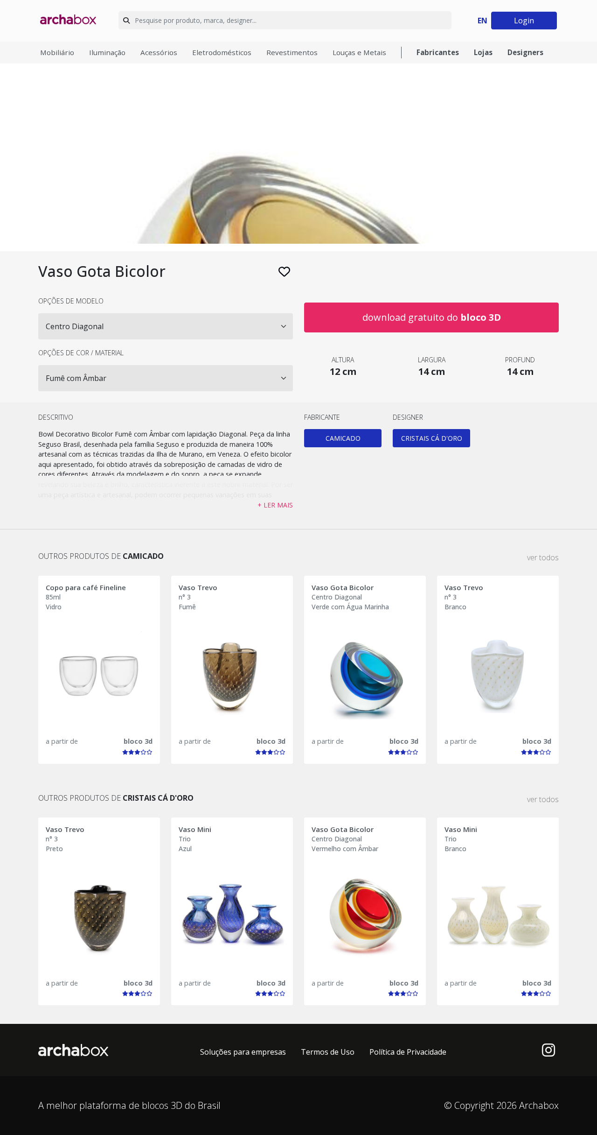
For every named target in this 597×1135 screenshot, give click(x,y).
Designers (525, 52)
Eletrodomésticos (221, 52)
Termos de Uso (327, 1052)
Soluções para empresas (243, 1052)
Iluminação (107, 52)
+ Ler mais (275, 505)
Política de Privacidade (407, 1052)
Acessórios (158, 52)
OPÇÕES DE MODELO (71, 300)
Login (524, 20)
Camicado (343, 438)
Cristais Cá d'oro (431, 438)
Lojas (483, 52)
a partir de (62, 741)
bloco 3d (138, 741)
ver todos (543, 557)
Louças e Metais (359, 52)
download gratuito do (431, 317)
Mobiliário (57, 52)
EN (482, 20)
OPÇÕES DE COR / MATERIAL (81, 352)
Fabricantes (438, 52)
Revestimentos (292, 52)
